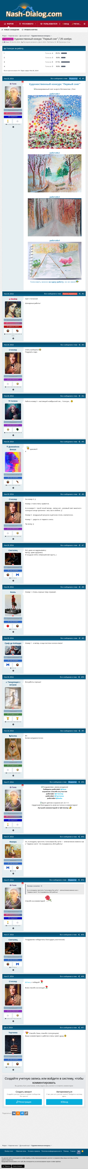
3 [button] (49, 57)
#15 (82, 935)
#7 (83, 545)
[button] (35, 24)
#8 (83, 587)
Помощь (66, 1151)
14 (13, 335)
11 (19, 334)
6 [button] (49, 62)
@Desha (59, 798)
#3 (83, 345)
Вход (65, 1101)
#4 (83, 396)
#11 (83, 731)
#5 (83, 442)
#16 (82, 976)
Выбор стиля (9, 1151)
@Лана (63, 789)
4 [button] (49, 53)
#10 (82, 677)
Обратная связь (21, 1151)
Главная (73, 1151)
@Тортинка (59, 796)
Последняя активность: (34, 42)
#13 (82, 837)
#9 (83, 638)
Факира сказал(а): (33, 886)
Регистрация (25, 1101)
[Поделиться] (79, 78)
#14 (82, 880)
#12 (82, 782)
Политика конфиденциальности (51, 1151)
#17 (82, 1027)
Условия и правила (34, 1151)
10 (19, 124)
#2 (83, 294)
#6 (83, 494)
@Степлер (59, 794)
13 (12, 335)
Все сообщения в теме (58, 78)
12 (21, 334)
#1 (83, 78)
